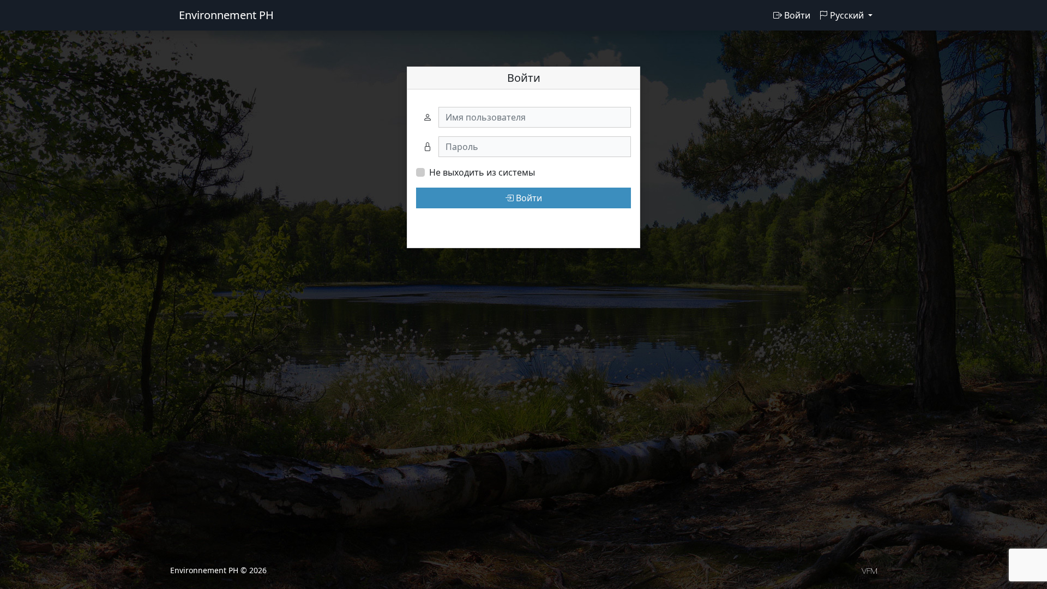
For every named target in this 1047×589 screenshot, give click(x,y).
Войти (796, 15)
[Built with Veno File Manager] (869, 570)
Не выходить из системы (482, 172)
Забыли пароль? (451, 224)
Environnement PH (226, 15)
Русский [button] (847, 15)
